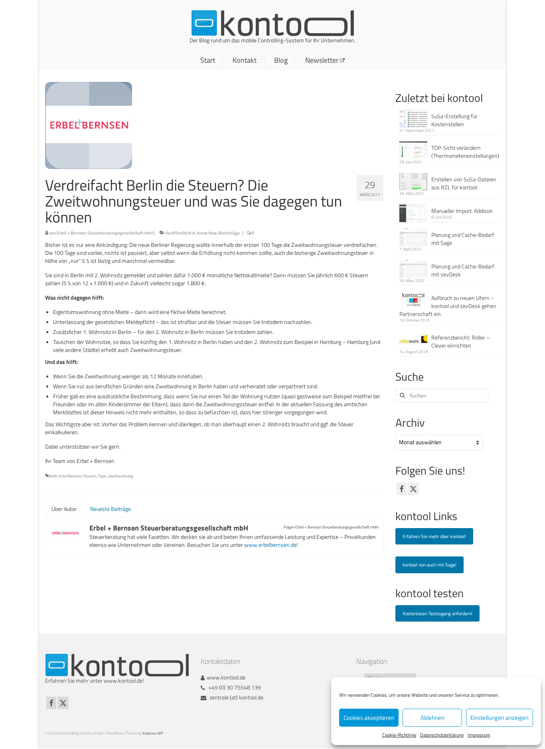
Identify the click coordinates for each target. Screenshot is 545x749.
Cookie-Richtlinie (399, 735)
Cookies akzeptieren (369, 717)
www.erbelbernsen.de (270, 544)
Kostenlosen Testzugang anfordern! (437, 613)
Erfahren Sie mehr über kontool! (434, 536)
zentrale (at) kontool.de (235, 697)
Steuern (89, 476)
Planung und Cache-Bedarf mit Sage (462, 238)
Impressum (479, 735)
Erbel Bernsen (70, 476)
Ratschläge (229, 233)
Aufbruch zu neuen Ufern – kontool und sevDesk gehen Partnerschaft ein (447, 306)
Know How (207, 233)
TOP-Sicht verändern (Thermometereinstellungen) (465, 151)
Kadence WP (152, 733)
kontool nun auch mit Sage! (429, 564)
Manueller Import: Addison (462, 211)
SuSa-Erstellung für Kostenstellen (454, 120)
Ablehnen (432, 717)
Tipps (102, 476)
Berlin (52, 476)
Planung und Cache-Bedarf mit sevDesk (462, 270)
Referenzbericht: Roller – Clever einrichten (460, 341)
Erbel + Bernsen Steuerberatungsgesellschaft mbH (105, 233)
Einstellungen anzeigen (499, 717)
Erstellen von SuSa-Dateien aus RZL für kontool (463, 183)
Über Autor (64, 509)
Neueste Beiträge (110, 509)
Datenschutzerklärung (442, 735)
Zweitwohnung (120, 476)
